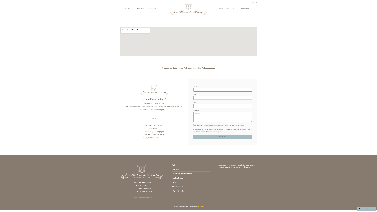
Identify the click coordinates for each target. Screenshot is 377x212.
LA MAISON (140, 8)
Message (196, 110)
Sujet (195, 102)
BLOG (235, 8)
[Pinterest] (182, 191)
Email (195, 94)
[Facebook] (174, 191)
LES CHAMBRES (154, 8)
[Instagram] (178, 191)
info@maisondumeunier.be (142, 198)
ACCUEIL (128, 8)
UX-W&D (201, 207)
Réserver (245, 8)
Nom (195, 86)
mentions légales (216, 132)
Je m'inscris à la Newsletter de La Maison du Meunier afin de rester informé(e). (219, 125)
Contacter (224, 8)
